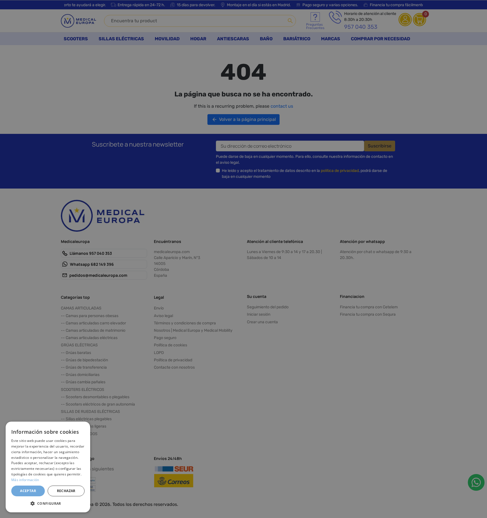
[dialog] (48, 467)
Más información (25, 479)
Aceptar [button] (28, 490)
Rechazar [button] (66, 490)
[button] (48, 503)
